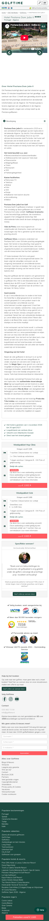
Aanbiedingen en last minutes (13, 842)
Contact (5, 772)
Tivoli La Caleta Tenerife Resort (14, 868)
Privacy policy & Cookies (11, 787)
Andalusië (5, 910)
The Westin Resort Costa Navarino (15, 882)
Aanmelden (24, 753)
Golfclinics (6, 840)
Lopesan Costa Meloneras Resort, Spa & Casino (21, 870)
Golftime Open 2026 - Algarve (14, 892)
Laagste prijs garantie (10, 767)
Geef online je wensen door (24, 594)
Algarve (16, 20)
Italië (3, 826)
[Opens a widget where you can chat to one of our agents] (40, 910)
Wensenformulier (8, 792)
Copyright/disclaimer (10, 782)
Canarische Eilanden (9, 819)
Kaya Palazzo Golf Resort (12, 877)
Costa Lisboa (7, 900)
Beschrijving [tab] (11, 121)
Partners (5, 777)
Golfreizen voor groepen (11, 854)
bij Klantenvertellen (39, 8)
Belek (4, 908)
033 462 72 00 (8, 709)
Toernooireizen (7, 847)
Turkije (4, 821)
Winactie (5, 765)
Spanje (4, 816)
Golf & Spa (6, 837)
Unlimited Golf (7, 849)
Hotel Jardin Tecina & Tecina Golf (14, 885)
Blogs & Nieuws (8, 762)
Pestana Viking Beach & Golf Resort (16, 872)
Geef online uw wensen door (14, 689)
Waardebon (6, 784)
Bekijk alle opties (16, 466)
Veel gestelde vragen (10, 779)
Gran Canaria (7, 905)
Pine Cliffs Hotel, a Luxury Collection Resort (19, 863)
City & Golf (6, 852)
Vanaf (24, 485)
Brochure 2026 (7, 775)
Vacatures (6, 789)
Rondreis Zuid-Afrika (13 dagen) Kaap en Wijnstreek (22, 887)
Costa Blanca (7, 903)
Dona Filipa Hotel (8, 865)
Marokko (5, 824)
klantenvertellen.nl (28, 719)
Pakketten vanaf (24, 917)
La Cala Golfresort (9, 875)
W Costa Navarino (9, 890)
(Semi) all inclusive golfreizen (13, 835)
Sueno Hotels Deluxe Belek (12, 880)
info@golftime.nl (8, 712)
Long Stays (6, 844)
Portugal (7, 20)
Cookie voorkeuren (9, 794)
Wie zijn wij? (6, 770)
